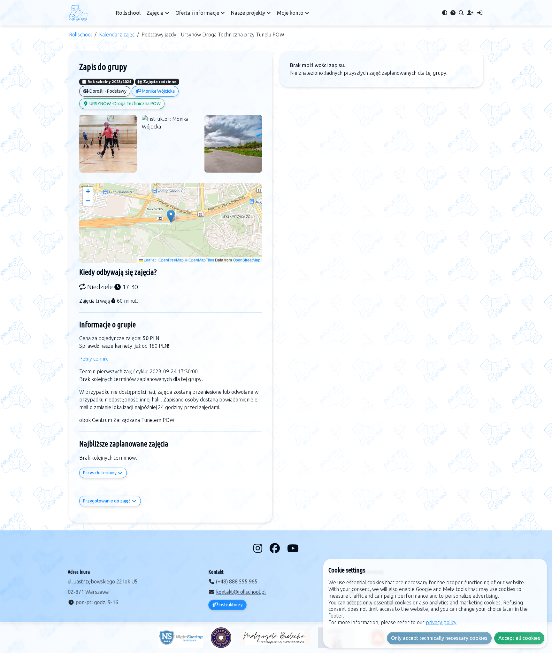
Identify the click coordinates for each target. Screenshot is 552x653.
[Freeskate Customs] (221, 637)
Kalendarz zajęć (116, 34)
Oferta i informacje (197, 13)
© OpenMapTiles (199, 259)
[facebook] (276, 548)
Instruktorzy (230, 604)
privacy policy (441, 622)
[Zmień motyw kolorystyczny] (444, 12)
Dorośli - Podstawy (107, 91)
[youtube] (293, 548)
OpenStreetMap (246, 259)
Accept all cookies (519, 638)
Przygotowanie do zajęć (107, 500)
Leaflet (149, 259)
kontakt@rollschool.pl (241, 592)
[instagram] (259, 548)
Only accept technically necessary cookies (439, 638)
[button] (171, 216)
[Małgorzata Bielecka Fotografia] (274, 637)
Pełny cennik (93, 358)
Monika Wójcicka (158, 91)
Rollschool (128, 13)
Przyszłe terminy (100, 472)
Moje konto (291, 13)
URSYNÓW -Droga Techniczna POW (124, 103)
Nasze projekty (248, 13)
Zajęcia (156, 13)
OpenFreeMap (171, 259)
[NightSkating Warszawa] (180, 637)
